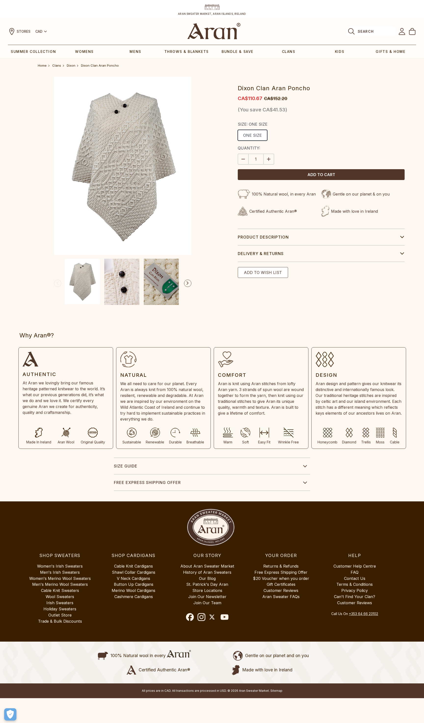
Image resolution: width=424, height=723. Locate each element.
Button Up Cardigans (133, 584)
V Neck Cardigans (133, 578)
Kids (339, 51)
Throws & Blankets (186, 51)
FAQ (354, 572)
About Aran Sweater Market (207, 566)
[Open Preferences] (10, 714)
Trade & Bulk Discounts (60, 621)
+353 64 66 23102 (363, 614)
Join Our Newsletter (207, 596)
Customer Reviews (281, 590)
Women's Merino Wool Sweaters (60, 578)
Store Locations (207, 590)
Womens (84, 51)
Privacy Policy (354, 590)
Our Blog (207, 578)
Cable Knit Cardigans (133, 566)
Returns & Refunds (281, 566)
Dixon (71, 65)
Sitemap (276, 691)
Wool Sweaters (60, 596)
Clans (288, 51)
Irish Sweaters (59, 602)
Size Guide (125, 466)
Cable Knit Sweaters (60, 590)
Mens (135, 51)
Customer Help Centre (354, 566)
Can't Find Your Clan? (354, 596)
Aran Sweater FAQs (281, 596)
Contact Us (354, 578)
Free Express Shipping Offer (147, 482)
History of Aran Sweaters (207, 572)
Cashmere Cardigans (133, 596)
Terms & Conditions (354, 584)
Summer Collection (33, 51)
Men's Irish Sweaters (60, 572)
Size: (252, 124)
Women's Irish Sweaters (60, 566)
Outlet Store (60, 615)
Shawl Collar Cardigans (133, 572)
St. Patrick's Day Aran (207, 584)
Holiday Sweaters (59, 608)
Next (187, 283)
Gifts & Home (390, 51)
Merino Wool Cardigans (133, 590)
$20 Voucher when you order (281, 578)
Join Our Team (207, 602)
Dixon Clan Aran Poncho (100, 65)
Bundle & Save (237, 51)
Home (42, 65)
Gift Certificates (281, 584)
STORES (23, 31)
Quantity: (249, 148)
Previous (57, 283)
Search (366, 31)
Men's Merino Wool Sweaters (60, 584)
